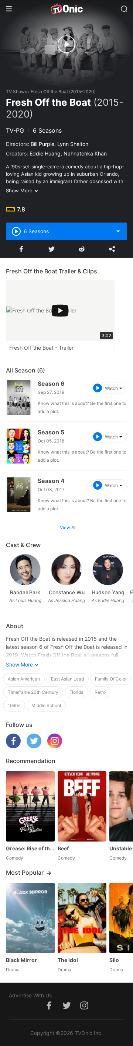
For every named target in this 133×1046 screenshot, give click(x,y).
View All (68, 527)
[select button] (118, 231)
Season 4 (51, 480)
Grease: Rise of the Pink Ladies (30, 848)
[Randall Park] (25, 569)
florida (76, 692)
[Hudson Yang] (107, 569)
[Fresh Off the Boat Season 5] (19, 445)
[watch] (66, 44)
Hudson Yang (108, 592)
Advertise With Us (30, 995)
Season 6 (51, 383)
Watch (111, 388)
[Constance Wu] (66, 569)
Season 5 (51, 432)
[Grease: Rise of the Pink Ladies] (30, 806)
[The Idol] (82, 918)
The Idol (68, 960)
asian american (24, 679)
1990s (14, 705)
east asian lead (67, 679)
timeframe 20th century (33, 692)
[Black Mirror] (30, 918)
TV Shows (16, 91)
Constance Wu (67, 592)
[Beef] (82, 806)
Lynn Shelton (72, 144)
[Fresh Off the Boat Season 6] (19, 397)
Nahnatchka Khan (85, 153)
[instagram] (54, 746)
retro (100, 692)
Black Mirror (21, 960)
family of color (111, 679)
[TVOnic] (66, 9)
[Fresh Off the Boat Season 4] (19, 494)
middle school (46, 705)
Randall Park (25, 592)
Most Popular (25, 872)
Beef (63, 848)
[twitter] (34, 746)
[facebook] (13, 746)
